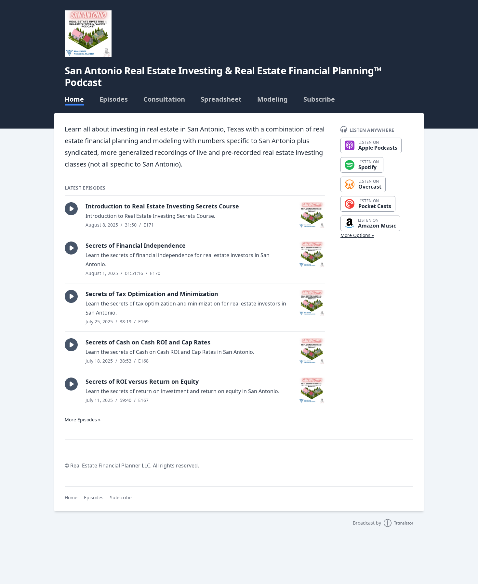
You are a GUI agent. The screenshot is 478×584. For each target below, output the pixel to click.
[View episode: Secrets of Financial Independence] (312, 254)
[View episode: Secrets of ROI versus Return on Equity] (312, 391)
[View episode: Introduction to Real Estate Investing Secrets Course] (312, 215)
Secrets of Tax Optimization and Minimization (152, 294)
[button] (71, 208)
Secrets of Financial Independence (136, 245)
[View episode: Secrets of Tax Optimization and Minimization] (312, 303)
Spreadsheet (221, 99)
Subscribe (319, 99)
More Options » (357, 235)
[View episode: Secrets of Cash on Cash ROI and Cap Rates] (312, 351)
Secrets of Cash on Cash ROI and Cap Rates (148, 342)
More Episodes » (82, 419)
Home (74, 99)
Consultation (164, 99)
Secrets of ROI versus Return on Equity (142, 381)
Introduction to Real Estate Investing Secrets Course (162, 206)
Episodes (114, 99)
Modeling (272, 99)
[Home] (88, 33)
